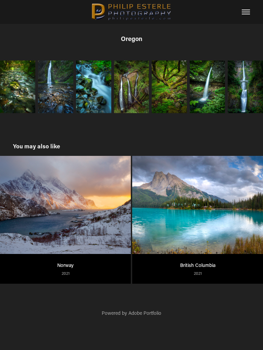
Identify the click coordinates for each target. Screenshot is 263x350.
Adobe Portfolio (144, 313)
